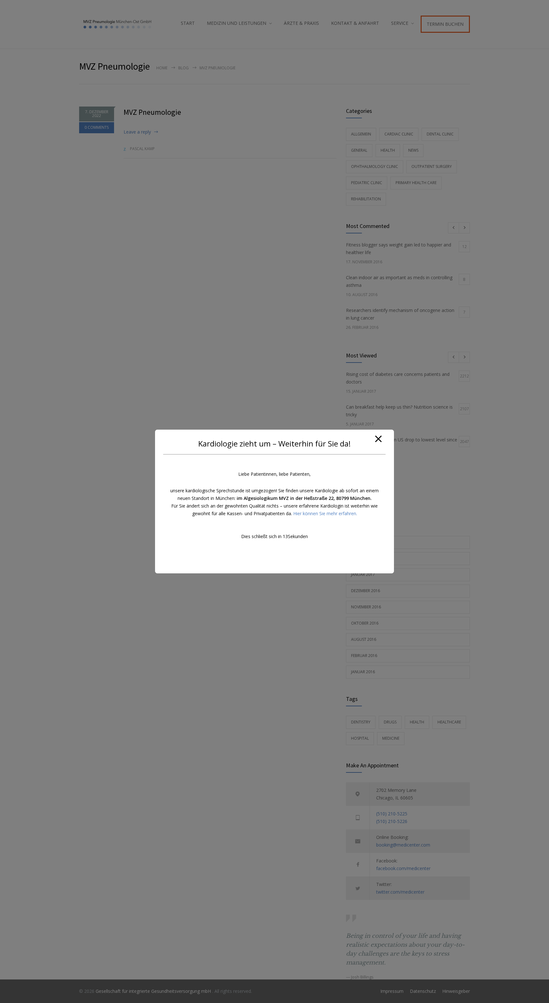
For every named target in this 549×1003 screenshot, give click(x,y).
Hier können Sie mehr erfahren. (325, 513)
